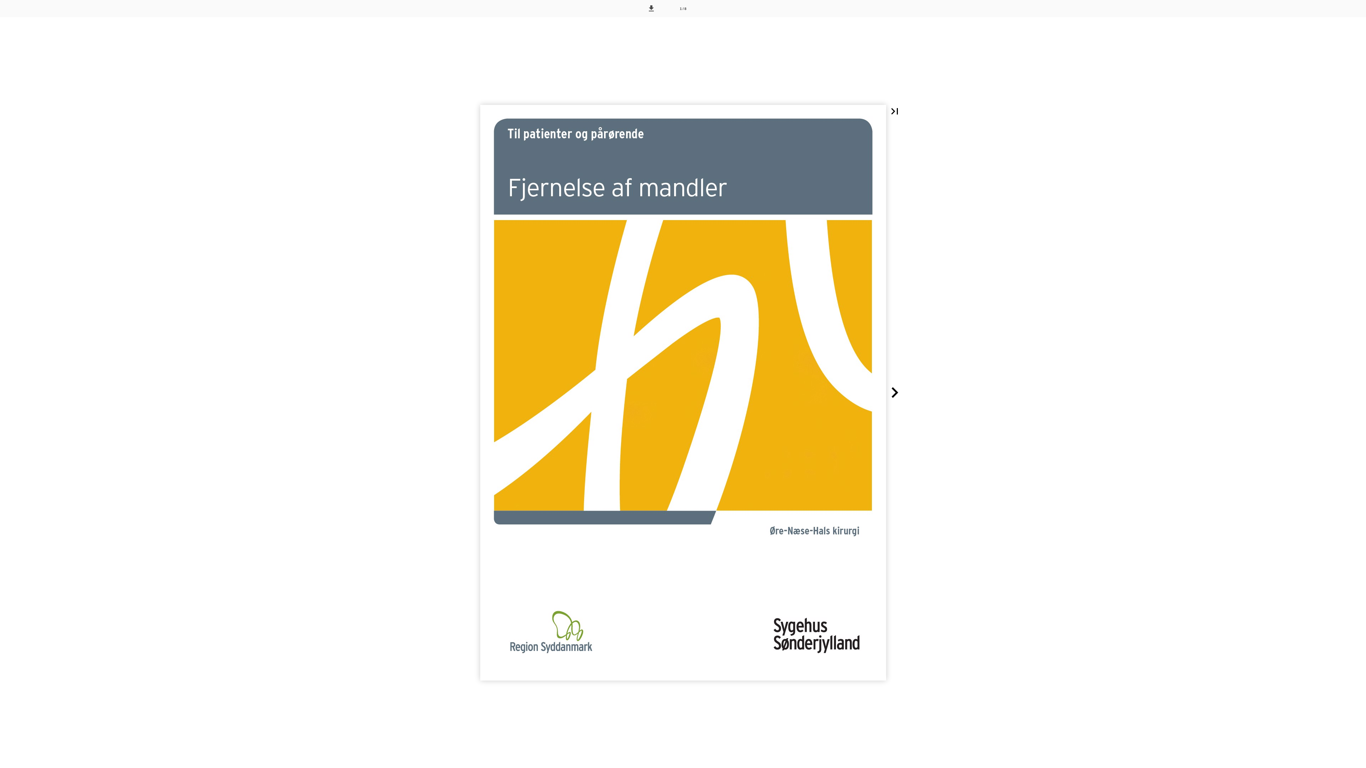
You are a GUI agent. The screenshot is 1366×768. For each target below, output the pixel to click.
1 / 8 (683, 9)
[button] (651, 8)
